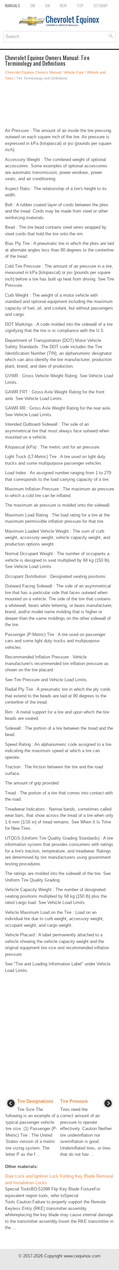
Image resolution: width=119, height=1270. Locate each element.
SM (47, 5)
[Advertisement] (59, 104)
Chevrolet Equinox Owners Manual (33, 72)
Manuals (12, 5)
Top (80, 5)
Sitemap (101, 5)
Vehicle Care (74, 72)
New (63, 5)
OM (32, 5)
